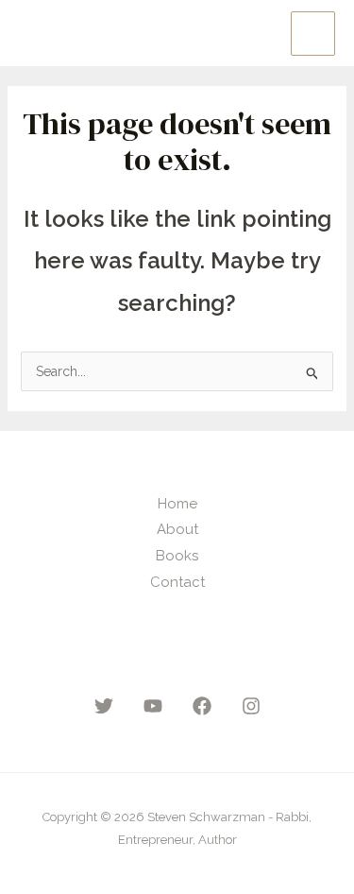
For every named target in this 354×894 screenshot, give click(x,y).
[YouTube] (152, 705)
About (177, 529)
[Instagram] (251, 705)
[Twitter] (103, 705)
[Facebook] (202, 705)
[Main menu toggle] (313, 33)
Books (177, 555)
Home (177, 503)
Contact (177, 582)
